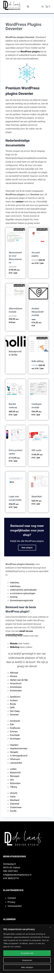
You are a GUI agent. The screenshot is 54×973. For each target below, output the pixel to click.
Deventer (14, 714)
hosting (13, 597)
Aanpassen (27, 960)
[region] (27, 949)
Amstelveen (16, 687)
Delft (12, 707)
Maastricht (15, 772)
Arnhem (14, 700)
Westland (14, 800)
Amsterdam (16, 690)
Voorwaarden (15, 906)
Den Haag (15, 711)
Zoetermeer (16, 807)
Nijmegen (14, 776)
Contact (12, 898)
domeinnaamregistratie (21, 600)
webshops (15, 586)
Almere (13, 676)
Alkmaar (14, 672)
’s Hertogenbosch (18, 755)
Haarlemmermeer (18, 748)
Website (14, 643)
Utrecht (13, 793)
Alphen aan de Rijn (19, 680)
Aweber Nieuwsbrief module (38, 311)
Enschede (15, 735)
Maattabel (37, 496)
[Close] (51, 927)
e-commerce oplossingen (22, 593)
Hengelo (14, 752)
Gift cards (36, 450)
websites (14, 582)
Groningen (15, 738)
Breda (13, 704)
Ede (12, 724)
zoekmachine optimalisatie (23, 589)
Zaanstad (14, 803)
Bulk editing (37, 361)
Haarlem (14, 745)
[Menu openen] (42, 6)
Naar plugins (27, 547)
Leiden (13, 769)
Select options (36, 269)
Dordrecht (15, 721)
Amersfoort (15, 683)
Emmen (14, 731)
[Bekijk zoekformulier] (27, 7)
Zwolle (13, 811)
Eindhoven (15, 728)
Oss (12, 779)
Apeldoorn (15, 696)
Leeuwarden (16, 762)
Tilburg (13, 787)
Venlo (13, 796)
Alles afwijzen (27, 967)
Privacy (11, 902)
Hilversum (15, 759)
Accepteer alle (27, 953)
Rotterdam (15, 783)
